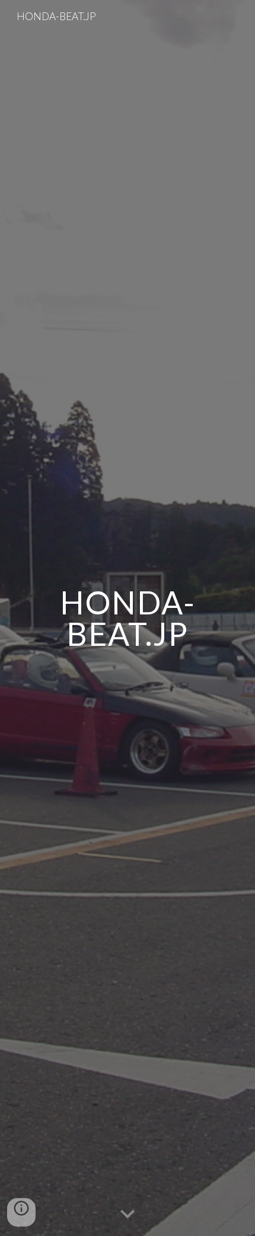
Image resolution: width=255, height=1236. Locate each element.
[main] (127, 618)
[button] (127, 1214)
